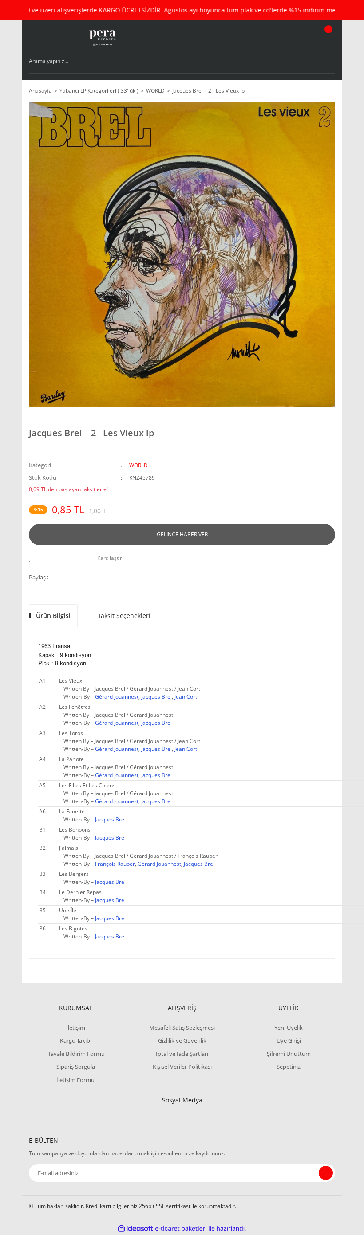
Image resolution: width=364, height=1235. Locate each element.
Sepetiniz (289, 1067)
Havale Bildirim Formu (75, 1054)
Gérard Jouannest (116, 696)
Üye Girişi (289, 1040)
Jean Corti (186, 696)
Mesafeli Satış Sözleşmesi (182, 1028)
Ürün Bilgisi (53, 615)
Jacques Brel (156, 696)
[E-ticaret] (181, 1229)
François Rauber (115, 864)
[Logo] (102, 38)
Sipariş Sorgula (75, 1067)
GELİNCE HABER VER (182, 534)
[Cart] (327, 38)
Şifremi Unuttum (289, 1054)
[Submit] (326, 1173)
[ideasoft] (135, 1228)
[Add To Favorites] (32, 558)
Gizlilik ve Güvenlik (182, 1040)
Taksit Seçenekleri (124, 615)
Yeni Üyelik (288, 1028)
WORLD (138, 465)
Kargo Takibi (75, 1040)
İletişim (75, 1028)
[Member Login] (298, 38)
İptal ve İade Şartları (182, 1054)
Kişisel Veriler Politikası (182, 1067)
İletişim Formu (75, 1080)
